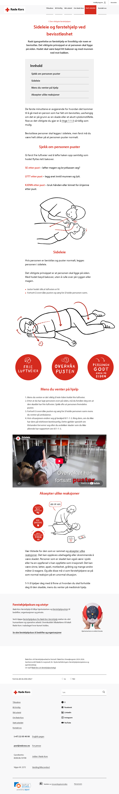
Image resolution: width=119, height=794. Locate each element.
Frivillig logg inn (98, 2)
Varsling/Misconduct (41, 767)
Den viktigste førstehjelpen (59, 21)
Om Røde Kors (79, 8)
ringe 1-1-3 (68, 120)
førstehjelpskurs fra (40, 619)
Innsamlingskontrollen (59, 784)
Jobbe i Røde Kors (40, 756)
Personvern (78, 784)
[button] (22, 786)
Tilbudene (49, 8)
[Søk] (103, 692)
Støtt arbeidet (90, 8)
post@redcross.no (22, 745)
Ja (65, 679)
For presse (36, 745)
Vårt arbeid (68, 8)
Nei (73, 679)
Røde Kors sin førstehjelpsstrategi (44, 667)
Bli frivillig (58, 8)
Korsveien (114, 2)
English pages (38, 736)
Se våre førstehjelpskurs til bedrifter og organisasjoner (37, 632)
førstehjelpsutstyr (60, 609)
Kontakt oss (102, 8)
